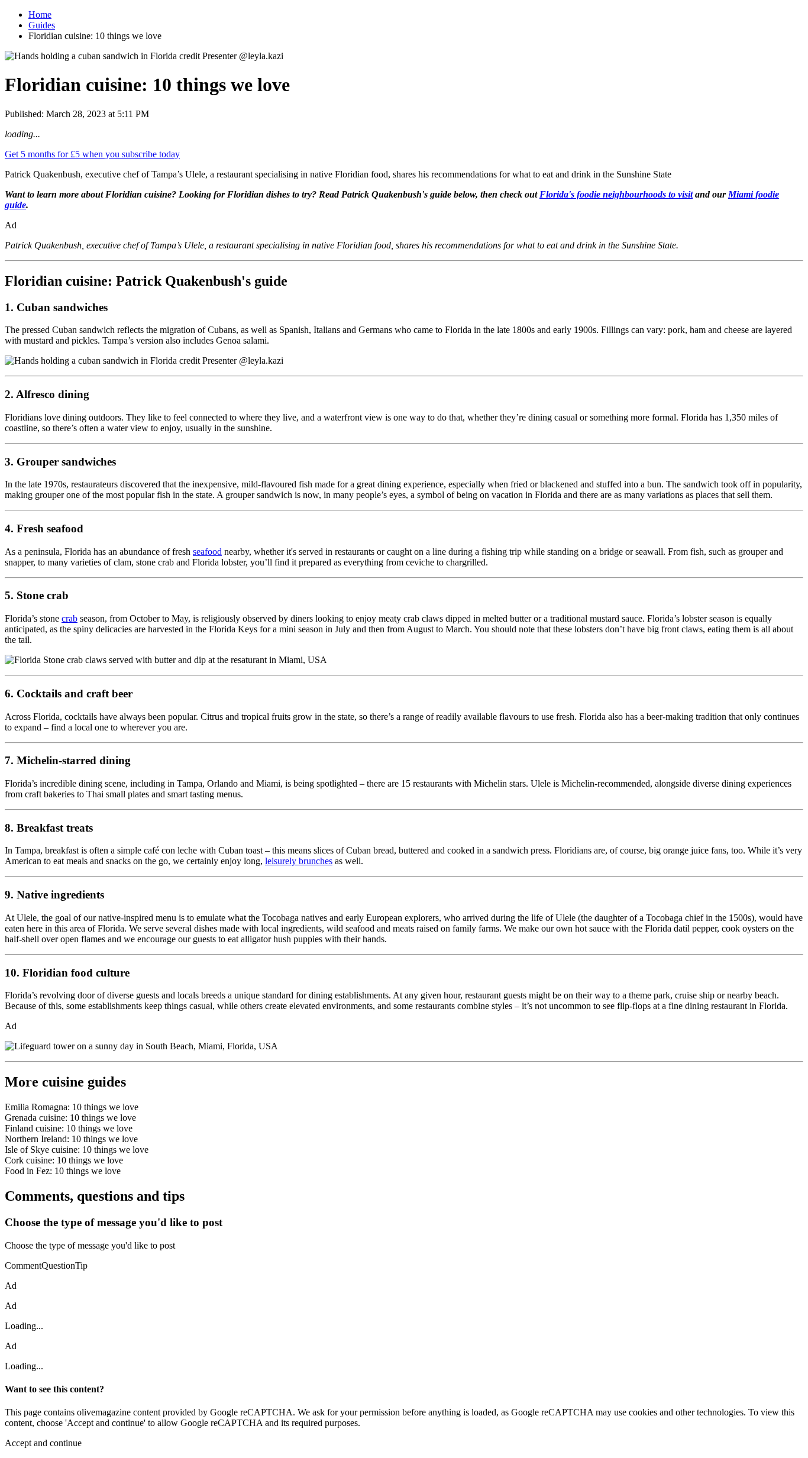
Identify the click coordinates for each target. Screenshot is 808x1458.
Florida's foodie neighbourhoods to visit (616, 194)
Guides (41, 25)
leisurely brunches (298, 861)
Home (39, 14)
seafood (207, 552)
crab (69, 618)
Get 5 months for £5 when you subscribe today (92, 154)
